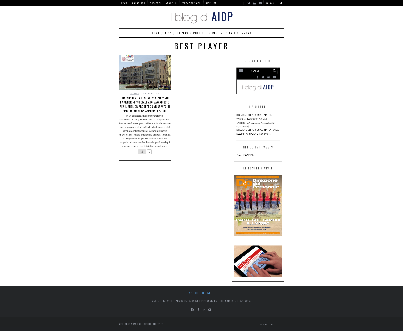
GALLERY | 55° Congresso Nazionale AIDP (255, 123)
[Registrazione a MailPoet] (258, 81)
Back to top (266, 324)
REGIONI (218, 33)
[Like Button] (142, 151)
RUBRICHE (200, 33)
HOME (156, 33)
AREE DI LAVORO (240, 33)
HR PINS (182, 33)
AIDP (168, 33)
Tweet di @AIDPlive (245, 155)
